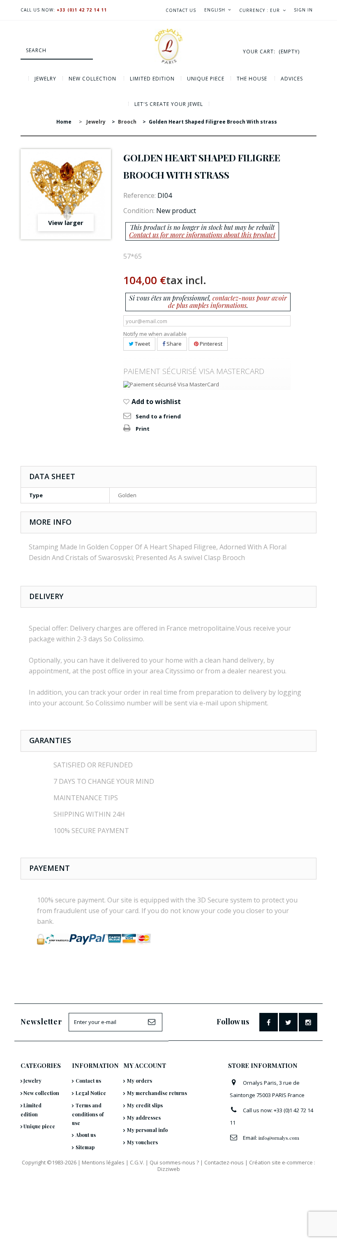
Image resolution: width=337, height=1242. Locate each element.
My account (144, 1065)
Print (143, 428)
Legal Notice (91, 1093)
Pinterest (210, 343)
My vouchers (142, 1142)
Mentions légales (103, 1162)
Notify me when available (155, 333)
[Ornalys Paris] (168, 46)
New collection (92, 78)
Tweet (142, 343)
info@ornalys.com (279, 1137)
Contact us (181, 10)
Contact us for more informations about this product (202, 234)
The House (252, 78)
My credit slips (145, 1105)
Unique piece (205, 78)
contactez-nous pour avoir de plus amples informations (227, 302)
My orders (139, 1080)
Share (173, 343)
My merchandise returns (157, 1093)
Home (64, 121)
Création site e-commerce (281, 1162)
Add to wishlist (155, 401)
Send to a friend (158, 416)
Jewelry (45, 78)
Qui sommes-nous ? (174, 1162)
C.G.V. (137, 1162)
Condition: (139, 210)
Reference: (139, 195)
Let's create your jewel (168, 104)
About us (86, 1135)
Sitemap (85, 1147)
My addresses (144, 1117)
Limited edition (152, 78)
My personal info (147, 1130)
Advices (292, 78)
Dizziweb (168, 1169)
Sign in (303, 10)
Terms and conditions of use (88, 1114)
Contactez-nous (224, 1162)
